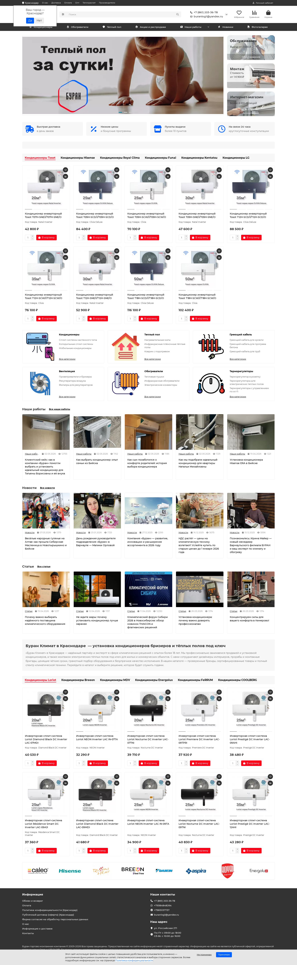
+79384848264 (163, 905)
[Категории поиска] (63, 14)
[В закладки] (65, 169)
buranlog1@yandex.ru (208, 16)
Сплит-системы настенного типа (78, 339)
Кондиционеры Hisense (78, 157)
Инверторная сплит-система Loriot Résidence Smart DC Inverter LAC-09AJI (43, 824)
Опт (77, 3)
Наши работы (193, 27)
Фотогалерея (260, 27)
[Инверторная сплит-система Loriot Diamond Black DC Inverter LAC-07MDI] (46, 710)
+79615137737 (161, 910)
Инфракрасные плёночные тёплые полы (164, 346)
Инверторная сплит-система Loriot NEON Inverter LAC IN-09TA (148, 822)
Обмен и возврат (32, 900)
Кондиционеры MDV (115, 680)
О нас (45, 3)
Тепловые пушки (154, 376)
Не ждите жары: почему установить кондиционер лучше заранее (97, 620)
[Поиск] (177, 14)
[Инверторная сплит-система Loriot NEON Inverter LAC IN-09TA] (148, 794)
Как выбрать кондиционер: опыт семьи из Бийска (97, 461)
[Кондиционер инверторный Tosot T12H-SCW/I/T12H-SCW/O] (46, 269)
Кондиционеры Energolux (154, 680)
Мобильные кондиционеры (75, 348)
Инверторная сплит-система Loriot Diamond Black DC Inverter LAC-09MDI (97, 824)
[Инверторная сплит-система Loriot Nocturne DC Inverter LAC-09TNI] (200, 794)
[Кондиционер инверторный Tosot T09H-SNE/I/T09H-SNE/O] (200, 188)
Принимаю (224, 954)
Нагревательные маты (157, 339)
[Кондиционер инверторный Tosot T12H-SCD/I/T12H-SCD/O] (251, 188)
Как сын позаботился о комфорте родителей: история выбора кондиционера (147, 463)
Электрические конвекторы (160, 384)
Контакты (28, 933)
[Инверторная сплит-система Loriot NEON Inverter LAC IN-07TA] (97, 710)
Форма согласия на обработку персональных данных (55, 919)
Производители (107, 3)
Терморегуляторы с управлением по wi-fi (249, 390)
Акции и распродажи (153, 27)
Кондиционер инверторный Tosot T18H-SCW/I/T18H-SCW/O (197, 296)
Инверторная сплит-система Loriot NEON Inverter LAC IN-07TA (97, 737)
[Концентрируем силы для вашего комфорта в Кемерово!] (251, 589)
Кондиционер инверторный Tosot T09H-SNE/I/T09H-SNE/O (197, 215)
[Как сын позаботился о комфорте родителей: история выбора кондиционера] (148, 432)
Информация (32, 894)
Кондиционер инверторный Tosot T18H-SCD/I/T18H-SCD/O (145, 296)
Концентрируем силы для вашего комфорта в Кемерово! (249, 619)
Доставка (56, 3)
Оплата (68, 3)
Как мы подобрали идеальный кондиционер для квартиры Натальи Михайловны (198, 463)
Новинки (227, 27)
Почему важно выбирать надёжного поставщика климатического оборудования (45, 620)
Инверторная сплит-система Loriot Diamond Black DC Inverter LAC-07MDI (46, 739)
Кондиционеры (43, 27)
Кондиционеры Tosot (40, 157)
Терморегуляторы (241, 371)
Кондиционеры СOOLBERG (237, 680)
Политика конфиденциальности (134, 960)
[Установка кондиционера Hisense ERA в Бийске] (251, 432)
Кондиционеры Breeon (78, 680)
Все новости (47, 488)
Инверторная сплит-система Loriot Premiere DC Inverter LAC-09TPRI (199, 739)
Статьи (28, 611)
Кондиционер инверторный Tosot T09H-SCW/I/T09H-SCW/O (146, 215)
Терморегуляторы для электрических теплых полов (247, 382)
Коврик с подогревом (157, 351)
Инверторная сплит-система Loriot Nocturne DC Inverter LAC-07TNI (147, 739)
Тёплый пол (114, 27)
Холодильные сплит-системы (76, 344)
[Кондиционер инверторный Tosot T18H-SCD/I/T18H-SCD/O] (148, 269)
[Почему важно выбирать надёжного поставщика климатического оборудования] (46, 589)
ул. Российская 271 (165, 928)
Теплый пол (152, 334)
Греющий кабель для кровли (246, 339)
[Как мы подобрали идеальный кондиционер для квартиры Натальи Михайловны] (199, 432)
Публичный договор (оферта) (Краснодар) (48, 914)
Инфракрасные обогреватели (161, 380)
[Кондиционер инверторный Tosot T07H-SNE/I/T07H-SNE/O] (46, 188)
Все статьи (43, 566)
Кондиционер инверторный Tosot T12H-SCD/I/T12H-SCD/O (248, 215)
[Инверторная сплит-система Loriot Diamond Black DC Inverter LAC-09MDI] (97, 794)
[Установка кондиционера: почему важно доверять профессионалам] (199, 589)
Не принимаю (204, 954)
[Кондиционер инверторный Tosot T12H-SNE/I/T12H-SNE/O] (97, 269)
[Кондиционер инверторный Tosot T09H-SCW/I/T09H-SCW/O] (148, 188)
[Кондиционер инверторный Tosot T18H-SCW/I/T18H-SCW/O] (200, 269)
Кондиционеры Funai (160, 157)
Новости (30, 532)
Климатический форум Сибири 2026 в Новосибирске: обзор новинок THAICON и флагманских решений (147, 622)
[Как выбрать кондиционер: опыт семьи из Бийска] (97, 432)
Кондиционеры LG (236, 157)
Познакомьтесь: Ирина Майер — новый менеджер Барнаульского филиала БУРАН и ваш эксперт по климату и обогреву (251, 545)
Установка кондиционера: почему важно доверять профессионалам (195, 620)
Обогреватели (79, 27)
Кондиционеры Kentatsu (199, 157)
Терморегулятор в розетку (245, 376)
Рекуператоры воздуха (72, 380)
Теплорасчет (89, 3)
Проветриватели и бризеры (75, 376)
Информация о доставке (37, 928)
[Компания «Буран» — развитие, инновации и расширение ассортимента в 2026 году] (148, 510)
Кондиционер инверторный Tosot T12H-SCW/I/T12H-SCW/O (43, 296)
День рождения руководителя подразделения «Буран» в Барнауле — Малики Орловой (96, 542)
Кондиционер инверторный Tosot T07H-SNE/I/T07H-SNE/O (43, 215)
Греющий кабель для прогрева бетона (248, 346)
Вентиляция (67, 371)
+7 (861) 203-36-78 (206, 12)
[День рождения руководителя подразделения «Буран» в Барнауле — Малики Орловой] (97, 510)
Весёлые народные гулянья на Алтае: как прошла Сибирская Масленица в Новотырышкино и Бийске (46, 543)
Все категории (67, 359)
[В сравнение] (65, 176)
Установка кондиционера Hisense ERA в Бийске (246, 461)
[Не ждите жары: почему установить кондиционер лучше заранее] (97, 589)
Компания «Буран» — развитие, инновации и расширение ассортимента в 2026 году (147, 542)
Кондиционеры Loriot (40, 680)
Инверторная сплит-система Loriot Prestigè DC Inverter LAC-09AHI (250, 739)
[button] (28, 75)
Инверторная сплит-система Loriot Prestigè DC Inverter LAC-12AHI (250, 824)
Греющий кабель (241, 334)
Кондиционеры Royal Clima (120, 157)
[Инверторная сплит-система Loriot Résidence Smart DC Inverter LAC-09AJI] (46, 794)
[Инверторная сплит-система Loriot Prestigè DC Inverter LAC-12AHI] (251, 794)
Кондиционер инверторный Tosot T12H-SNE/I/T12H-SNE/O (94, 296)
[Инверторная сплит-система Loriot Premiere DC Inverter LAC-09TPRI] (200, 710)
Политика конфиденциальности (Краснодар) (50, 910)
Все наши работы (59, 409)
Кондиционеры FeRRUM (195, 680)
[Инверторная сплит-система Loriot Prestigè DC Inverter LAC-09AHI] (251, 710)
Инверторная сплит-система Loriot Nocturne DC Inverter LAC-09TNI (199, 824)
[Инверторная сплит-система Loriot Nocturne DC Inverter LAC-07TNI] (148, 710)
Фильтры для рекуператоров (76, 384)
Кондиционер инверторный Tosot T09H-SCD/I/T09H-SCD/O (95, 215)
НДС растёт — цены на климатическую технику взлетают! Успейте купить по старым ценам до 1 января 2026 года (199, 545)
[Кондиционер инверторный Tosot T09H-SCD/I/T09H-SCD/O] (97, 188)
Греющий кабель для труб (245, 351)
